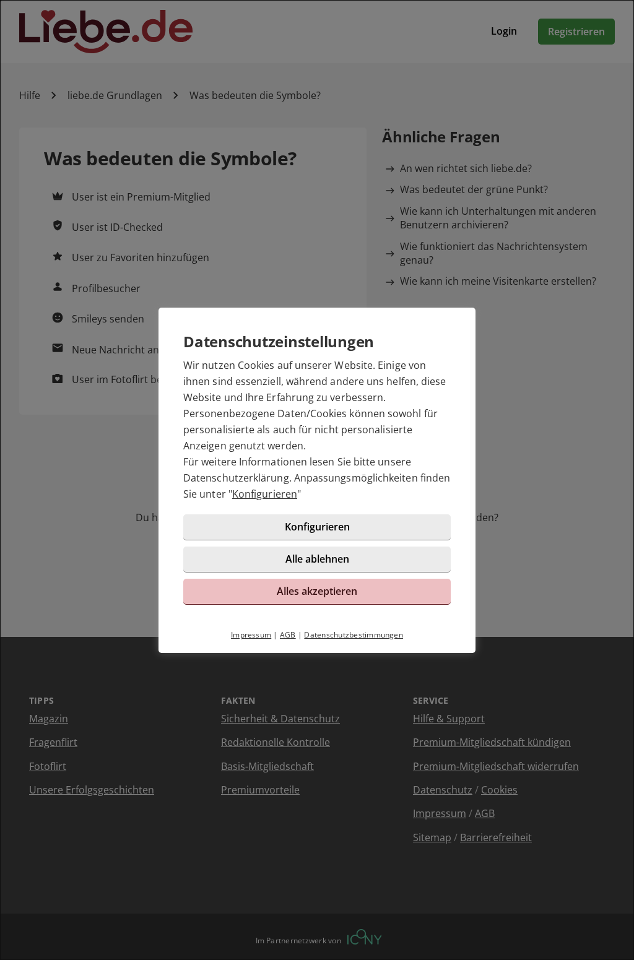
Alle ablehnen (317, 559)
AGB (288, 634)
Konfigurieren (264, 494)
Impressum (251, 634)
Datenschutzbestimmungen (353, 634)
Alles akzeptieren (317, 591)
